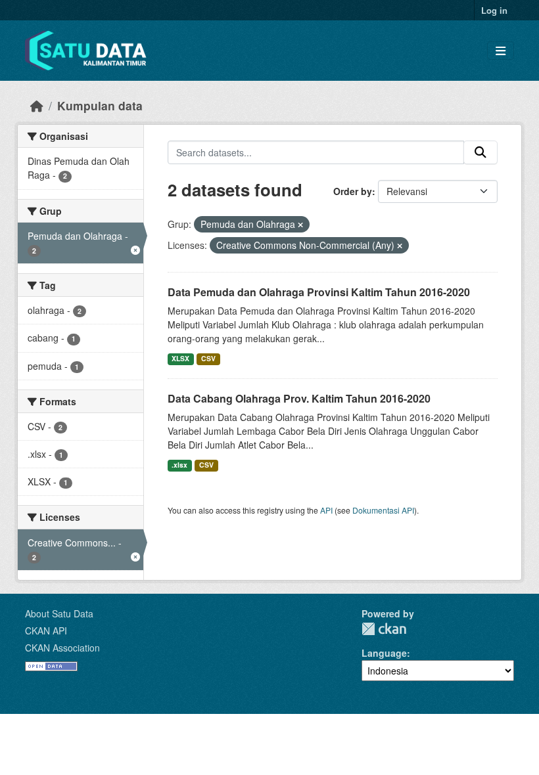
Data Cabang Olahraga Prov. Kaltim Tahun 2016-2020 (299, 398)
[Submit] (480, 152)
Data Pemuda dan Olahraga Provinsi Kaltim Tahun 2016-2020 (319, 291)
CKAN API (46, 630)
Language (384, 652)
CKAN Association (62, 647)
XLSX (180, 358)
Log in (494, 10)
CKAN (384, 629)
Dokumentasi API (383, 510)
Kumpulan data (100, 105)
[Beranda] (36, 105)
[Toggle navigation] (500, 50)
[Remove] (300, 224)
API (326, 510)
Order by (352, 191)
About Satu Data (59, 613)
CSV (208, 358)
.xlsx (179, 465)
